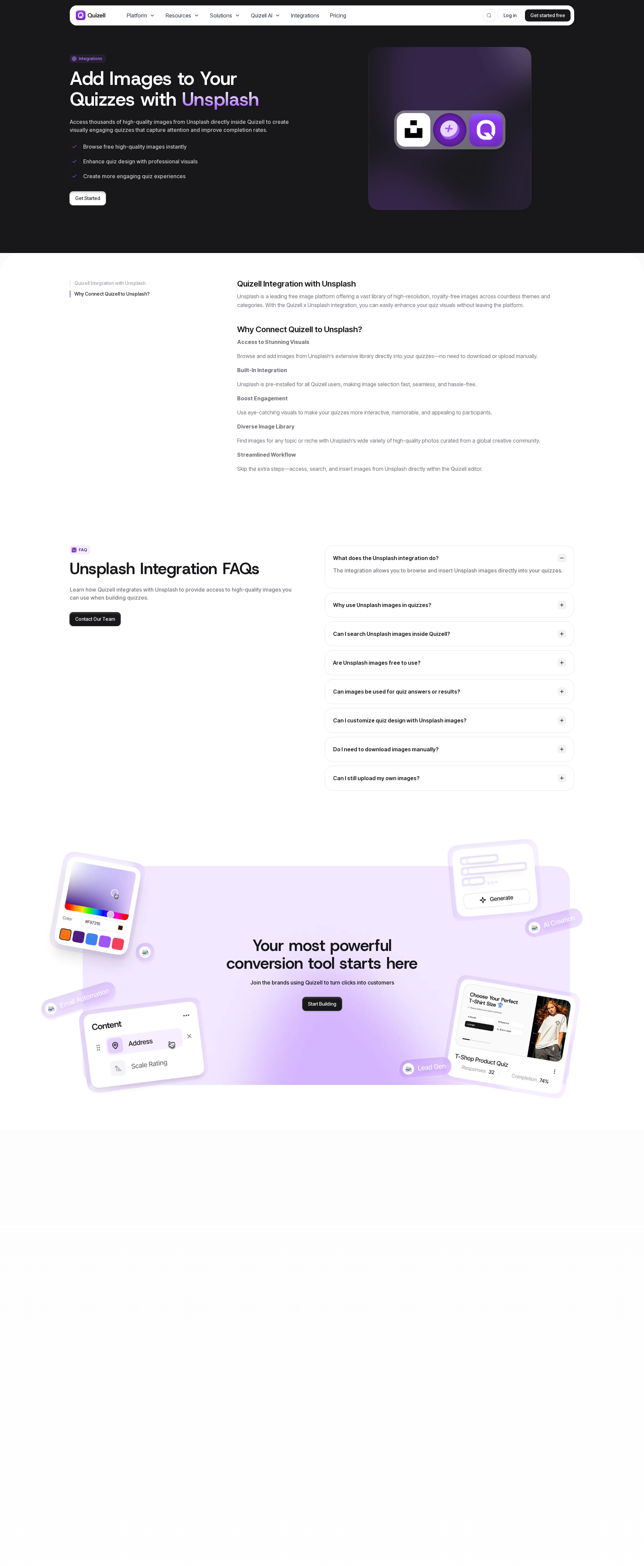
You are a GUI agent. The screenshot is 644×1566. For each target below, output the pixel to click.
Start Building (322, 1004)
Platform (137, 15)
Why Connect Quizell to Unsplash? (112, 294)
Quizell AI (261, 15)
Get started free (547, 15)
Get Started (87, 198)
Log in (510, 15)
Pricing (338, 15)
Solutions (221, 15)
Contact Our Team (95, 619)
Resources (178, 15)
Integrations (305, 15)
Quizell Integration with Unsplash (110, 283)
